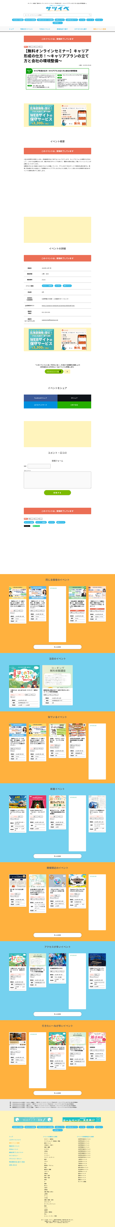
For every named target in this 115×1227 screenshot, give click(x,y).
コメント (27, 470)
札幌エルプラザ (60, 20)
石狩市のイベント (82, 1171)
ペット (46, 1208)
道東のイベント (82, 1175)
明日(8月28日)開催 (30, 20)
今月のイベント (44, 29)
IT (44, 1181)
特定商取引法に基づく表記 (17, 1162)
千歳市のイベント (82, 1163)
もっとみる (57, 647)
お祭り (46, 1187)
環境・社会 (47, 1177)
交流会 (46, 1151)
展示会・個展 (47, 1169)
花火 (45, 1214)
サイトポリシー (13, 1155)
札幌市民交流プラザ (72, 20)
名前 (25, 466)
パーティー (47, 1155)
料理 (45, 1167)
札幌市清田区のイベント (84, 1153)
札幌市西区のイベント (83, 1147)
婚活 (45, 1159)
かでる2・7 (99, 20)
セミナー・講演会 (47, 285)
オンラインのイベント (65, 1221)
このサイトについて (15, 1140)
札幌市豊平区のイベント (84, 1157)
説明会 (46, 1189)
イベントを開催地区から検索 (85, 1136)
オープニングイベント (50, 1204)
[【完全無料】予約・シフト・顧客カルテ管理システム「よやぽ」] (73, 115)
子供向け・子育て (48, 1145)
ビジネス (58, 285)
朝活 (45, 1206)
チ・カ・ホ (90, 20)
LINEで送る (74, 405)
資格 (45, 1179)
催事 (45, 1183)
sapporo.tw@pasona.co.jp (50, 320)
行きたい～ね (53, 371)
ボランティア (47, 1202)
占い (45, 1163)
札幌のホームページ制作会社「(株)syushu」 (59, 1222)
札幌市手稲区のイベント (84, 1149)
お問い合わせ (13, 1165)
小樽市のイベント (82, 1159)
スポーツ (46, 1171)
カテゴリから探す (80, 29)
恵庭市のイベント (82, 1165)
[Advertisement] (57, 192)
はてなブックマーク (40, 405)
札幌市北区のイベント (83, 1141)
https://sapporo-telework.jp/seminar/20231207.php (58, 305)
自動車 (46, 1210)
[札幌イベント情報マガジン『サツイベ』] (57, 8)
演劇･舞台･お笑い (48, 1192)
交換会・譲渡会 (48, 1212)
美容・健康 (47, 1147)
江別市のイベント (82, 1161)
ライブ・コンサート (49, 1157)
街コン (46, 1185)
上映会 (46, 1194)
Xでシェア (74, 398)
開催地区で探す (62, 29)
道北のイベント (82, 1177)
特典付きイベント (26, 29)
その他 (46, 1198)
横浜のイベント (56, 1221)
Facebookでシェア (40, 398)
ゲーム (46, 1196)
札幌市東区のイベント (83, 1143)
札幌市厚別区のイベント (84, 1151)
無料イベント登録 (99, 29)
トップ (11, 29)
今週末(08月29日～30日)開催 (45, 20)
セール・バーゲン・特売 (50, 1216)
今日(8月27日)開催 (18, 20)
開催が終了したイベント (16, 1152)
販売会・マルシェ (48, 1165)
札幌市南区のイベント (83, 1145)
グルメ (46, 1161)
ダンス (46, 1153)
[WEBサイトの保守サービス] (41, 115)
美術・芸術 (47, 1175)
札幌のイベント (48, 1221)
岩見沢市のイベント (83, 1167)
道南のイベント (82, 1179)
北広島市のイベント (83, 1169)
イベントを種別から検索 (50, 1136)
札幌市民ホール (58, 23)
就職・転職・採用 (48, 1200)
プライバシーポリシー (15, 1159)
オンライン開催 (29, 522)
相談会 (46, 1173)
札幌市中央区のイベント (84, 1139)
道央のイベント (82, 1173)
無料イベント (67, 285)
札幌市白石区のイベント (84, 1155)
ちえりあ (82, 20)
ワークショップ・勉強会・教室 (52, 1141)
